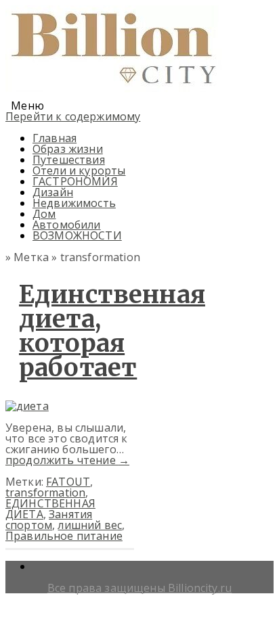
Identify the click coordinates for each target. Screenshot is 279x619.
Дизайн (53, 192)
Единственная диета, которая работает (112, 331)
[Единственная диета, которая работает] (27, 405)
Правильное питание (64, 535)
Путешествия (69, 159)
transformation (45, 492)
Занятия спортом (48, 519)
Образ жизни (68, 148)
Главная (55, 138)
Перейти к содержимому (72, 116)
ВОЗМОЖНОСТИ (77, 235)
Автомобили (67, 224)
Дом (44, 213)
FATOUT (68, 481)
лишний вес (90, 525)
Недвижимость (74, 203)
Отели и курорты (79, 170)
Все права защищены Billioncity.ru (139, 587)
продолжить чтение (67, 460)
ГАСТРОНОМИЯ (75, 181)
